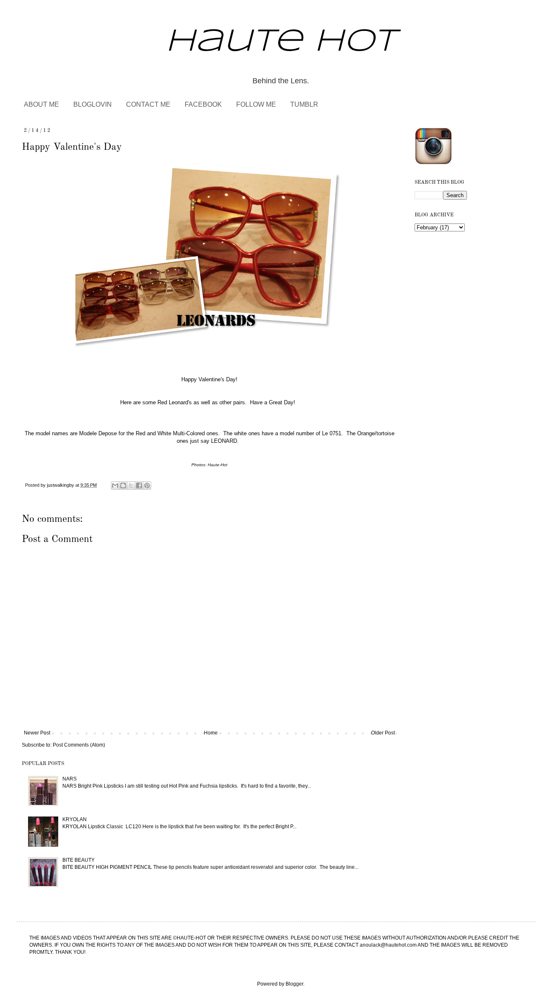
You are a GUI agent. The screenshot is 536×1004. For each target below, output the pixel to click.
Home (211, 733)
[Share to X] (131, 485)
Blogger (294, 984)
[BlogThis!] (123, 485)
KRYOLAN (74, 819)
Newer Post (37, 733)
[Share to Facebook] (139, 485)
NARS (69, 779)
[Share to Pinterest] (147, 485)
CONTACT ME (148, 104)
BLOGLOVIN (92, 104)
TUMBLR (304, 104)
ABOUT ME (41, 104)
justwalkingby (61, 485)
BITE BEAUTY (78, 860)
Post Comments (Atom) (79, 745)
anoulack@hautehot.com (388, 945)
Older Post (383, 733)
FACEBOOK (203, 104)
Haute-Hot (216, 464)
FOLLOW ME (256, 104)
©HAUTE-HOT (189, 938)
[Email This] (115, 485)
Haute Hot (280, 42)
